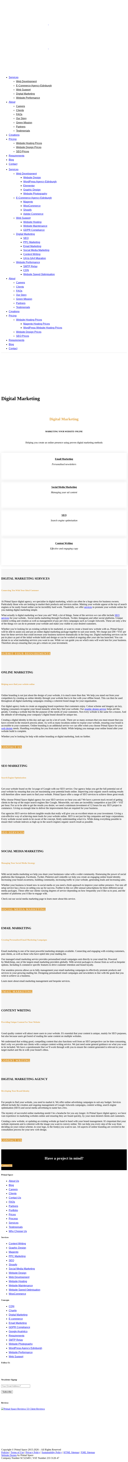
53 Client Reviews (35, 1409)
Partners (13, 1206)
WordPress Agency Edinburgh (25, 1348)
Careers (13, 1189)
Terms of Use (17, 1452)
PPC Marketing (17, 1256)
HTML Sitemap (71, 1452)
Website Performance (21, 1352)
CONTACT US (11, 747)
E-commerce (16, 1318)
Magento (13, 1252)
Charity (13, 1310)
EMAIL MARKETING (16, 991)
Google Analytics (18, 1331)
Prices (12, 1214)
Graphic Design (17, 1247)
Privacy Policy (33, 1452)
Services (13, 1222)
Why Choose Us (18, 1231)
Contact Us (6, 1165)
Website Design (17, 1273)
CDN (11, 1306)
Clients (13, 1193)
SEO (11, 1260)
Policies (5, 1452)
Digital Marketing (18, 1314)
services (88, 607)
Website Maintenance (21, 1285)
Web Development (19, 1277)
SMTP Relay (16, 1340)
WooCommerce (17, 1293)
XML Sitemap (88, 1452)
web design (6, 728)
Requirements (16, 1335)
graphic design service (95, 709)
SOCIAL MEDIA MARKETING (23, 909)
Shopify (13, 1264)
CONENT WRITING (15, 1060)
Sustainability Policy (52, 1452)
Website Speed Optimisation (24, 1289)
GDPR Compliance (19, 1327)
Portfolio (13, 1210)
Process (13, 1218)
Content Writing (17, 1243)
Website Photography (21, 1344)
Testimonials (16, 1227)
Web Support (16, 1356)
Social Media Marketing (22, 1268)
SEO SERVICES (12, 832)
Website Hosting (18, 1281)
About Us (14, 1181)
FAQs (12, 1202)
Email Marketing (18, 1323)
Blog (11, 1185)
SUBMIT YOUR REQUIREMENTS (25, 653)
